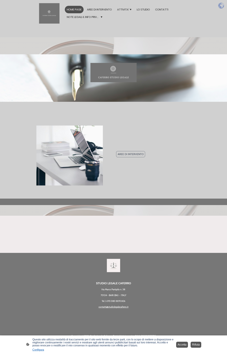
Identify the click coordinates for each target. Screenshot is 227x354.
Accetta (182, 344)
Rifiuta (196, 344)
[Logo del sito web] (49, 13)
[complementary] (221, 5)
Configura (38, 349)
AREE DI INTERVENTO (131, 154)
